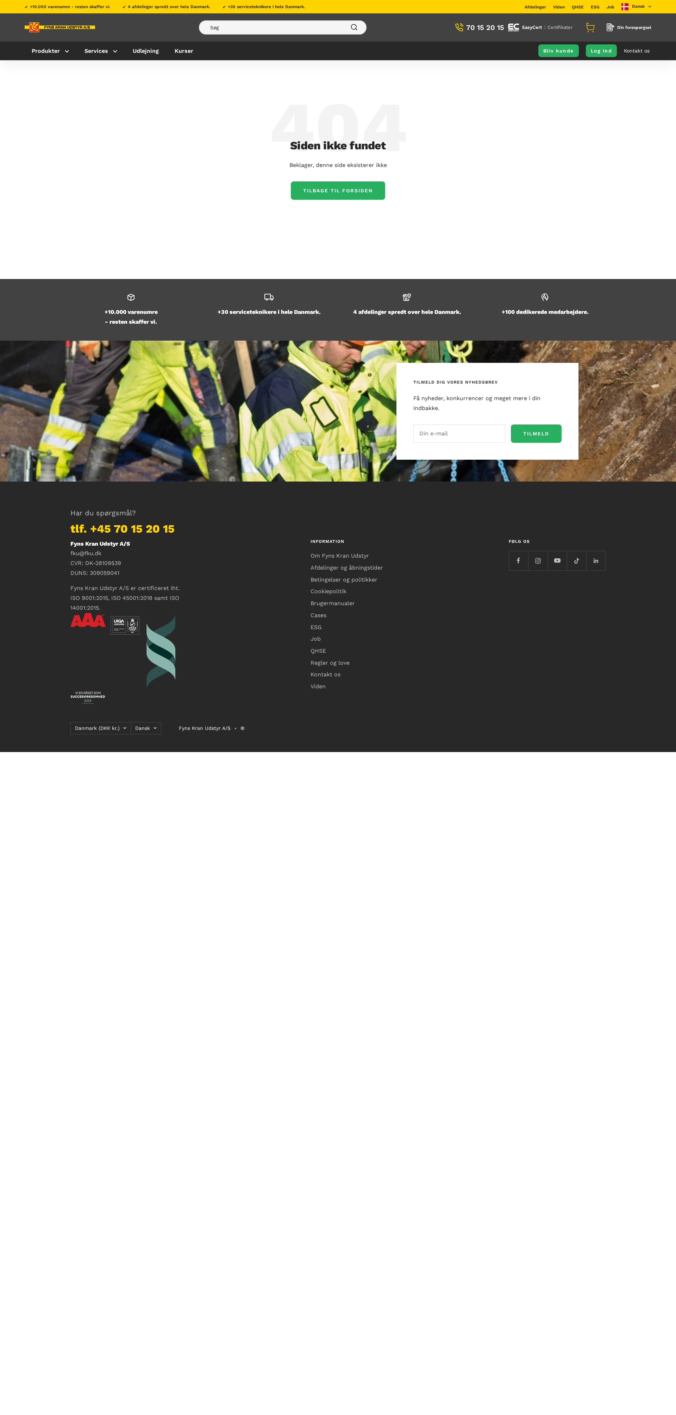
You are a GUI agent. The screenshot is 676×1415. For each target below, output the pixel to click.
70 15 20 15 (485, 27)
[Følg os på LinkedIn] (596, 560)
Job (610, 7)
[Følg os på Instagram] (537, 560)
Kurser (184, 51)
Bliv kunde (558, 51)
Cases (318, 615)
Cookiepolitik (328, 591)
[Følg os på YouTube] (557, 560)
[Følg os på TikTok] (576, 560)
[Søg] (283, 27)
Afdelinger (535, 7)
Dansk (142, 728)
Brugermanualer (333, 603)
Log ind (601, 51)
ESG (595, 7)
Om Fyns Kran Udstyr (340, 555)
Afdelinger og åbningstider (347, 567)
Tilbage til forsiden (338, 190)
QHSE (578, 7)
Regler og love (330, 662)
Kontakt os (637, 51)
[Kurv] (589, 27)
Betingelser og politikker (344, 579)
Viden (559, 7)
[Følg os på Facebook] (518, 560)
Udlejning (146, 51)
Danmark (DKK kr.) (97, 728)
